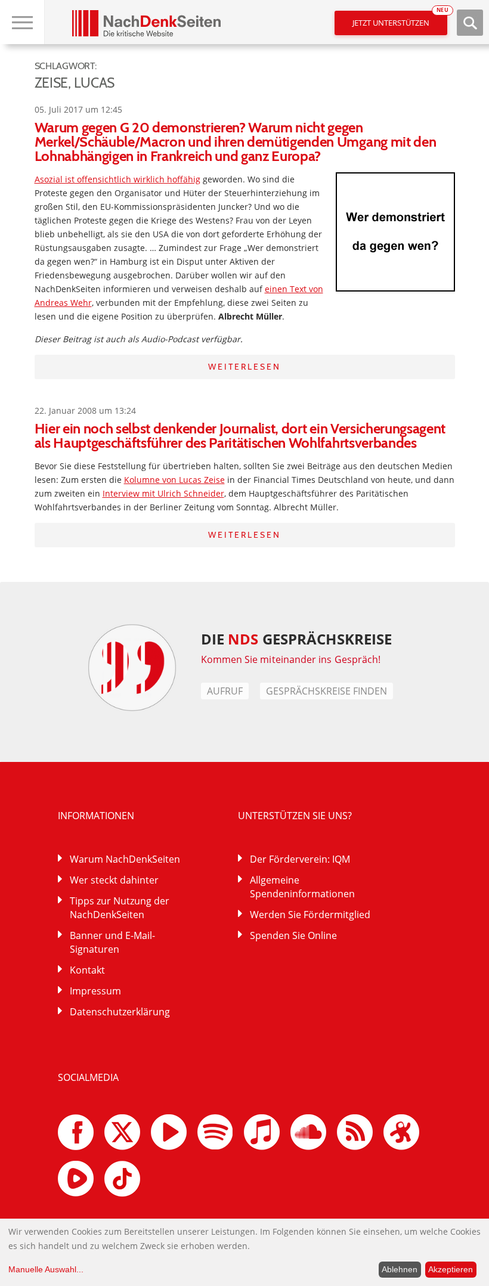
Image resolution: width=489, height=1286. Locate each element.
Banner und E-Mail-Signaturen (112, 942)
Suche (470, 23)
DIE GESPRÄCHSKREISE (296, 639)
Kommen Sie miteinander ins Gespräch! (291, 659)
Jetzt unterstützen (399, 19)
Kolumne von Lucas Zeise (174, 479)
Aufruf (225, 691)
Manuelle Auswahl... (45, 1269)
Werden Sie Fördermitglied (310, 914)
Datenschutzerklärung (120, 1011)
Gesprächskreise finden (326, 691)
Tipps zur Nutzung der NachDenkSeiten (119, 907)
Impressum (95, 990)
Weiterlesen (244, 366)
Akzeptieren (450, 1269)
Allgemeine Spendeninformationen (302, 886)
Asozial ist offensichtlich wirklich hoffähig (117, 179)
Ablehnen (399, 1269)
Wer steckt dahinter (114, 880)
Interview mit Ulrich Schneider (163, 493)
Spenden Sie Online (293, 935)
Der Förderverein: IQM (300, 859)
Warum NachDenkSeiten (125, 859)
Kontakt (87, 970)
